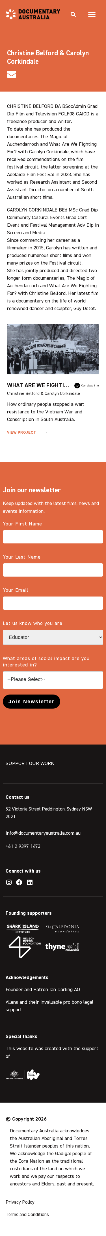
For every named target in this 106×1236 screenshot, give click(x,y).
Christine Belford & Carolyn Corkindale (43, 393)
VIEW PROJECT (22, 432)
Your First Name (22, 524)
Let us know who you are (32, 623)
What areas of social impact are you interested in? (46, 662)
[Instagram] (9, 882)
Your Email (15, 590)
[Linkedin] (30, 882)
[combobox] (53, 680)
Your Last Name (22, 557)
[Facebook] (19, 882)
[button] (73, 14)
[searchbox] (53, 679)
